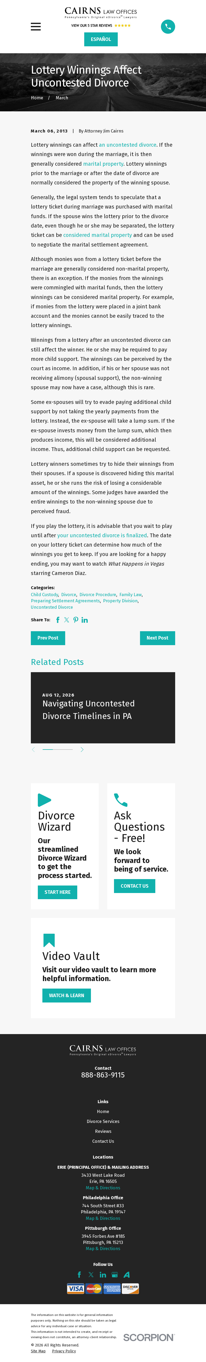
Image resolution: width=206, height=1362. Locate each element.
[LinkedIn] (103, 1275)
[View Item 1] (48, 749)
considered (76, 235)
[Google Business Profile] (115, 1275)
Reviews (103, 1131)
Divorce (68, 594)
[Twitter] (91, 1275)
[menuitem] (38, 1351)
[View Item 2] (58, 749)
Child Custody (44, 594)
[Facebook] (79, 1275)
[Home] (101, 13)
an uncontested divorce (127, 145)
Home (103, 1111)
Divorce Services (103, 1121)
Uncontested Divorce (52, 607)
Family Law (130, 594)
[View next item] (82, 749)
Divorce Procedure (97, 594)
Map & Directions (103, 1187)
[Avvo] (126, 1275)
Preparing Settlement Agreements (65, 600)
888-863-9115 (103, 1075)
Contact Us (103, 1141)
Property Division (120, 600)
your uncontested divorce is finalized (102, 535)
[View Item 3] (68, 749)
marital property (103, 164)
